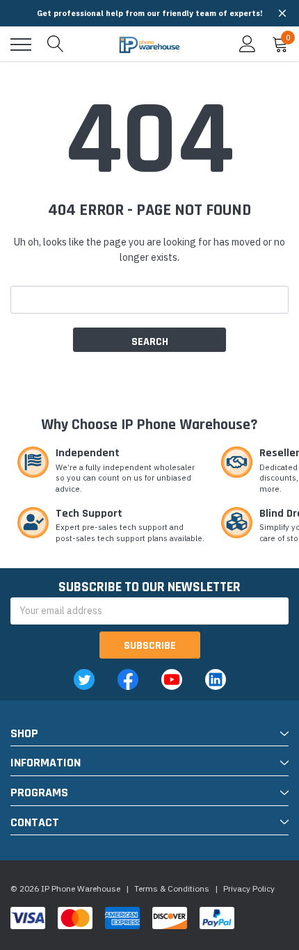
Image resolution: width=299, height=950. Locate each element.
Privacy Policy (249, 888)
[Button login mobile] (247, 44)
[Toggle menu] (20, 44)
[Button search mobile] (55, 44)
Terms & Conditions (171, 888)
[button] (282, 13)
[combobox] (149, 300)
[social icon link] (84, 679)
